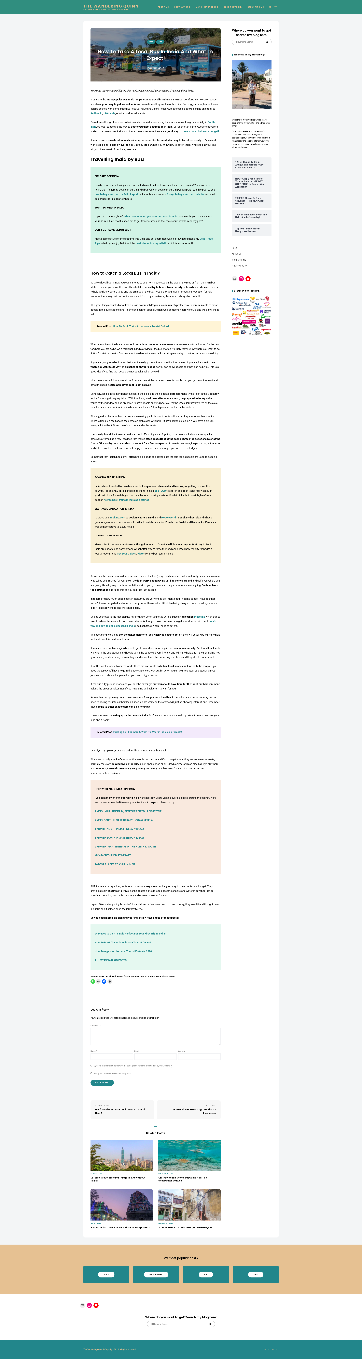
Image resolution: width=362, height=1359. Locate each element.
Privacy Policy (239, 266)
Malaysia (162, 1223)
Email (137, 1051)
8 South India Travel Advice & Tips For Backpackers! (120, 1227)
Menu (276, 7)
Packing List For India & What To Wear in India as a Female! (147, 732)
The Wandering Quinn (111, 6)
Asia (160, 41)
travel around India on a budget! (200, 131)
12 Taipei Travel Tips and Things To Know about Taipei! (117, 1179)
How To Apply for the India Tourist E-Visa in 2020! (123, 951)
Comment (95, 1025)
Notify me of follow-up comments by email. (113, 1073)
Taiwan (93, 1174)
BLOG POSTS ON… (233, 7)
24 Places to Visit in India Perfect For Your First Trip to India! (130, 934)
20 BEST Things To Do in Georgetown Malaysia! (185, 1227)
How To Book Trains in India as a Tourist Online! (141, 326)
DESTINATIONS (182, 7)
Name (93, 1051)
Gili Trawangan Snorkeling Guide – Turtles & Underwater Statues (183, 1179)
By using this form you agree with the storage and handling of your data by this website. (133, 1065)
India (151, 41)
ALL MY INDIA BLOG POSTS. (111, 960)
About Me (237, 254)
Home (234, 248)
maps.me (199, 617)
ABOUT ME (163, 7)
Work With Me (239, 260)
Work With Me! (256, 7)
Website (181, 1051)
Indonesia (163, 1174)
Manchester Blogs (207, 7)
